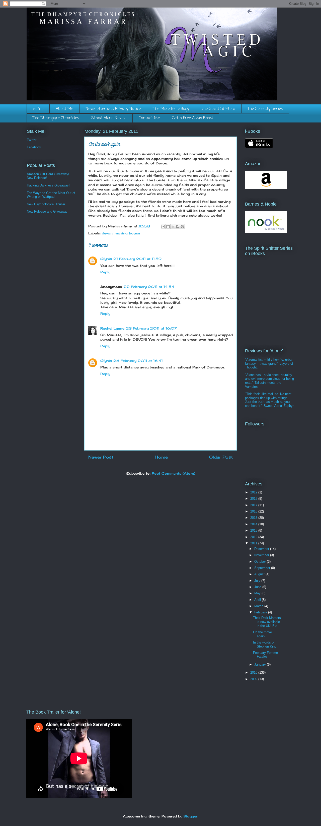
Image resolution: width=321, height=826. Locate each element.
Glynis (106, 259)
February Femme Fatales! (265, 655)
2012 (254, 537)
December (262, 549)
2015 (254, 518)
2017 (254, 505)
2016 (254, 511)
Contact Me (149, 118)
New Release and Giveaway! (47, 211)
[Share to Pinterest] (182, 226)
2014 (254, 524)
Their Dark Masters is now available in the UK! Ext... (267, 621)
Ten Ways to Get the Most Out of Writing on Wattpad (51, 195)
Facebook (34, 147)
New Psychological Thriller (46, 204)
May (258, 593)
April (258, 600)
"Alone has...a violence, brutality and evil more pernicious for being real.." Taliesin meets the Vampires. (269, 381)
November (262, 555)
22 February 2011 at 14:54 (149, 287)
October (260, 561)
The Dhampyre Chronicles (56, 118)
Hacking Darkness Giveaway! (48, 185)
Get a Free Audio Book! (192, 118)
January (260, 664)
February (261, 612)
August (260, 574)
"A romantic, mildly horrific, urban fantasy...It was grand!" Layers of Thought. (269, 363)
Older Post (221, 457)
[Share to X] (172, 226)
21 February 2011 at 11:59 (137, 259)
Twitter (31, 140)
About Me (64, 109)
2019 (254, 492)
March (259, 606)
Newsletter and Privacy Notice (113, 109)
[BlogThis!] (168, 226)
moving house (127, 233)
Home (38, 109)
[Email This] (163, 226)
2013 (254, 530)
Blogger (191, 816)
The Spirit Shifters (218, 109)
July (257, 581)
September (262, 568)
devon (107, 233)
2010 (254, 672)
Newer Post (100, 457)
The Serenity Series (265, 109)
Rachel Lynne (112, 328)
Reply (105, 272)
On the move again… (262, 634)
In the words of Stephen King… (266, 644)
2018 (254, 498)
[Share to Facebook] (177, 226)
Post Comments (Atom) (173, 473)
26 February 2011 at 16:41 (138, 361)
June (258, 587)
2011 (254, 543)
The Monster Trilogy (171, 109)
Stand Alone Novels (108, 118)
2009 (254, 679)
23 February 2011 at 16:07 (151, 328)
